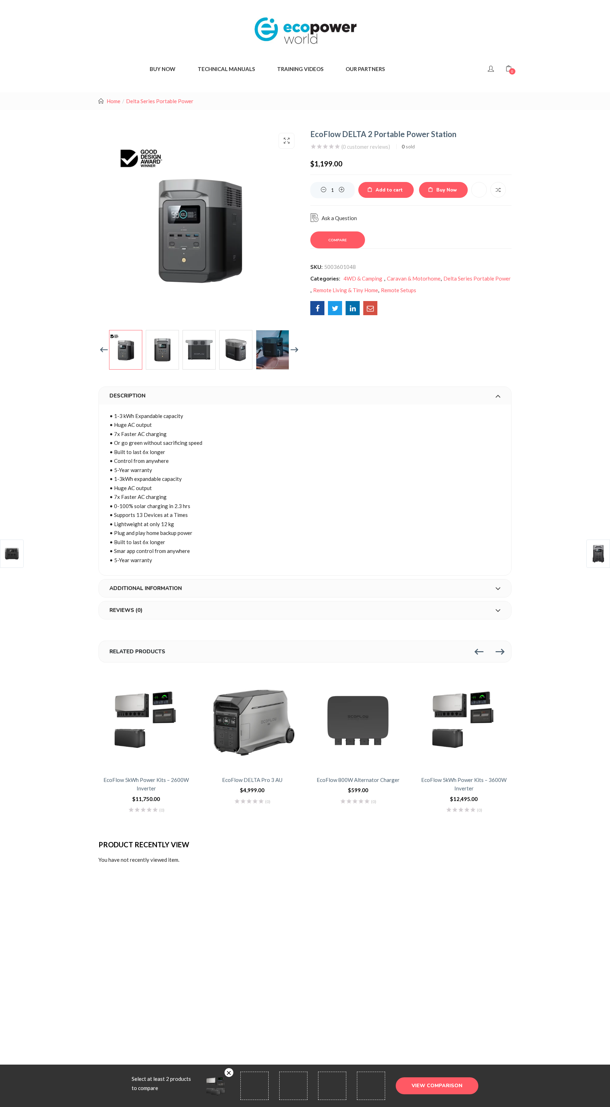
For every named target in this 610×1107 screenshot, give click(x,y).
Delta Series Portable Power (159, 101)
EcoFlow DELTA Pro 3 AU (252, 780)
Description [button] (127, 395)
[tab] (305, 396)
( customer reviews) (365, 146)
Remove (229, 1072)
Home (113, 101)
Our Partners (365, 69)
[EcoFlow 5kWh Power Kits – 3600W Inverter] (464, 721)
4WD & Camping (362, 278)
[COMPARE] (498, 190)
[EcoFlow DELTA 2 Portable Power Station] (317, 308)
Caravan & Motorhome (414, 278)
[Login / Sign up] (491, 69)
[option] (125, 350)
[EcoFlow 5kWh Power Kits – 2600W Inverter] (146, 721)
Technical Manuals (226, 69)
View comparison (437, 1085)
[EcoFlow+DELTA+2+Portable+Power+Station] (335, 308)
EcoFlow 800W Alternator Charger (358, 780)
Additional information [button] (145, 588)
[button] (286, 141)
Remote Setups (398, 290)
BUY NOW (162, 69)
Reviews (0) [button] (126, 610)
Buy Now (446, 190)
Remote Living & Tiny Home (345, 290)
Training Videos (300, 69)
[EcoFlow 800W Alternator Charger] (358, 721)
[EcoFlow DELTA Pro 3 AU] (252, 721)
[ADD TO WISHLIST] (479, 190)
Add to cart (389, 190)
